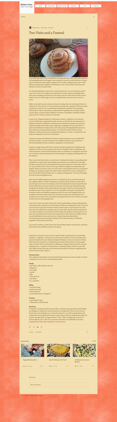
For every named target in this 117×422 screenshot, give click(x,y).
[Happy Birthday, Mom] (32, 350)
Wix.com (41, 395)
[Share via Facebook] (30, 327)
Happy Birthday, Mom (30, 360)
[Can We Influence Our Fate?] (58, 350)
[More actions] (87, 28)
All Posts (23, 16)
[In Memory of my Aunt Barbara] (84, 350)
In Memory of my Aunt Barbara (82, 361)
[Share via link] (41, 327)
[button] (94, 16)
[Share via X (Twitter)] (33, 327)
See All (94, 341)
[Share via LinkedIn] (37, 327)
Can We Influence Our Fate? (58, 360)
